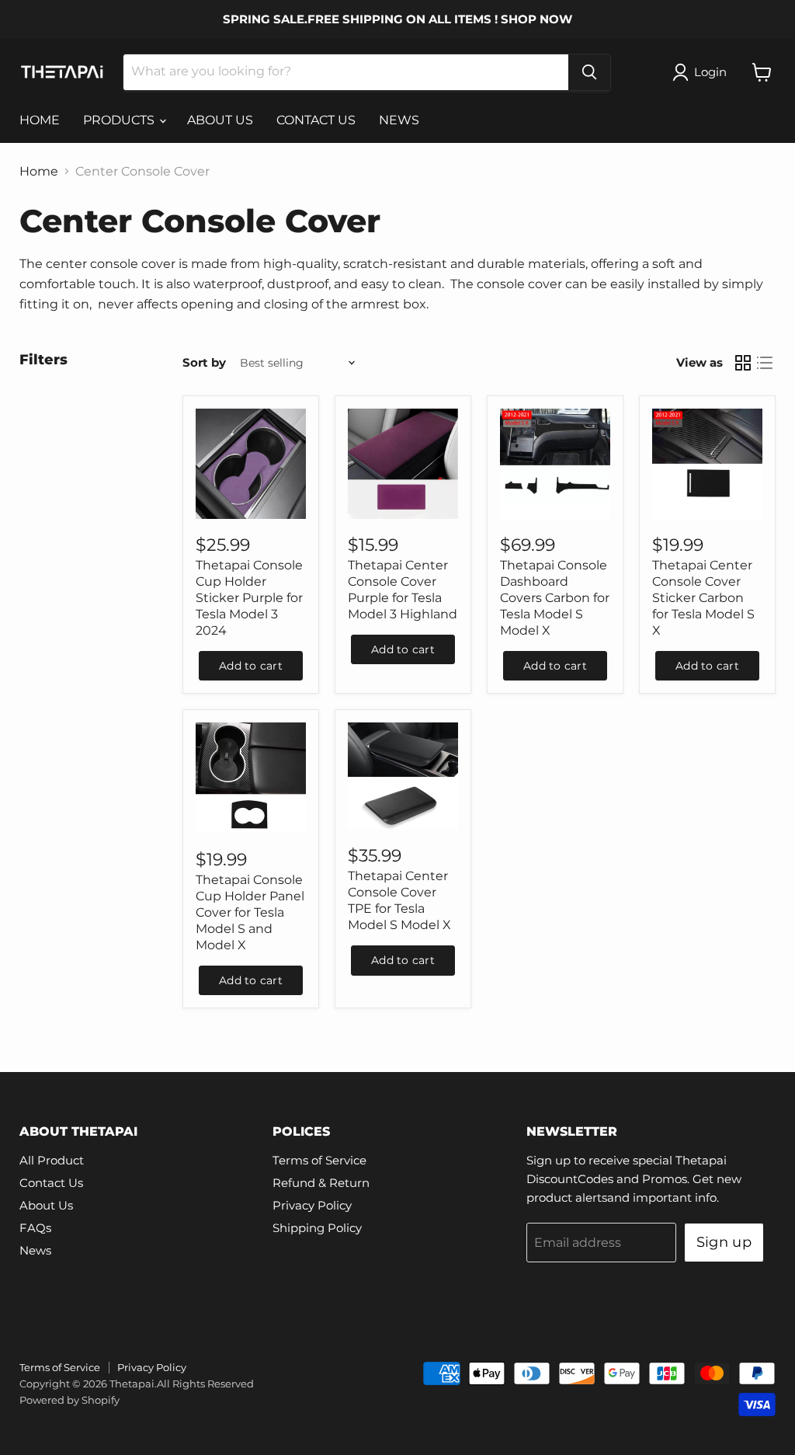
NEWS (399, 120)
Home (38, 172)
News (35, 1250)
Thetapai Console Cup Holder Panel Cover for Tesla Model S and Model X (250, 912)
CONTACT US (316, 120)
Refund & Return (321, 1182)
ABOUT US (220, 120)
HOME (39, 120)
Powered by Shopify (69, 1400)
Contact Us (51, 1182)
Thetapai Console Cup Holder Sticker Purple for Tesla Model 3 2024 (249, 598)
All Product (51, 1160)
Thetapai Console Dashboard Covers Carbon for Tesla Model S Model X (554, 598)
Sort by (204, 362)
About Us (46, 1205)
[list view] (765, 363)
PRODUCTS (120, 120)
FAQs (35, 1227)
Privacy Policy (312, 1205)
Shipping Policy (317, 1227)
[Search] (589, 72)
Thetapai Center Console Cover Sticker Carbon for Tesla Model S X (703, 598)
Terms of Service (319, 1160)
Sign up (724, 1242)
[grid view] (743, 363)
